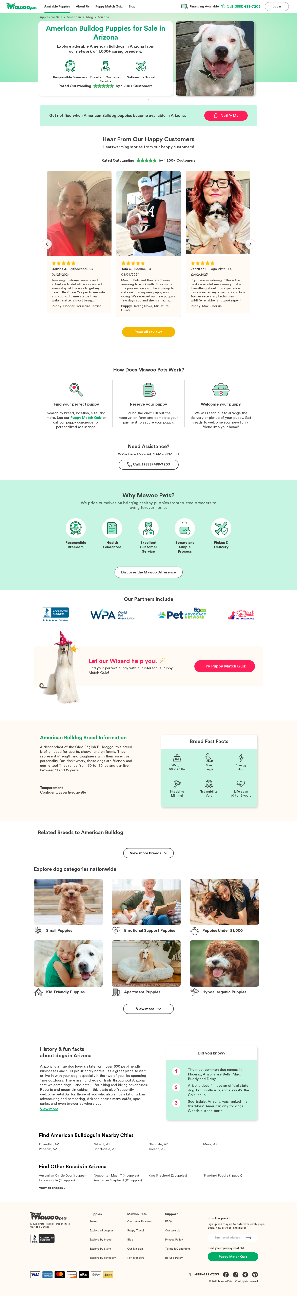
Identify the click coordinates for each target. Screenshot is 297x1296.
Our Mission (135, 1248)
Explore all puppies (102, 1230)
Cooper (68, 306)
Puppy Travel (135, 1230)
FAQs (168, 1221)
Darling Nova (142, 306)
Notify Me (229, 115)
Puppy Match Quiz (86, 417)
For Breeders (135, 1257)
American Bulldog (80, 17)
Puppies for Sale (50, 17)
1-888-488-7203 (206, 1274)
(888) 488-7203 (244, 6)
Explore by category (103, 1257)
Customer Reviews (139, 1221)
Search (94, 1221)
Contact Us (172, 1230)
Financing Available (204, 6)
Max (205, 306)
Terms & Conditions (178, 1248)
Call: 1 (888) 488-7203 (151, 464)
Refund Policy (174, 1257)
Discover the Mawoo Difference (148, 572)
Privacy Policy (174, 1239)
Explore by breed (101, 1239)
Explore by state (100, 1248)
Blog (130, 1239)
